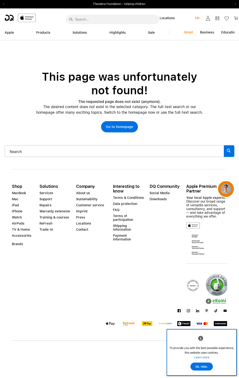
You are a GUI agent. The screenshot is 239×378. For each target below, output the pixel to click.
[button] (208, 18)
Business (207, 32)
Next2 (234, 4)
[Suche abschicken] (71, 19)
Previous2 (5, 4)
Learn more (201, 357)
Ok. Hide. (201, 366)
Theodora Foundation (107, 4)
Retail (188, 32)
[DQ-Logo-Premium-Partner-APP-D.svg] (20, 17)
